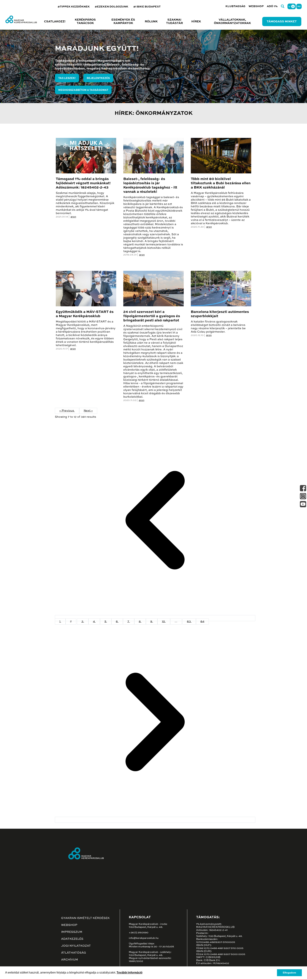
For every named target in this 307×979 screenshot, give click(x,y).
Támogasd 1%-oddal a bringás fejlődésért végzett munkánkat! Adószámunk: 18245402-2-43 (83, 183)
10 (164, 621)
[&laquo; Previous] (155, 618)
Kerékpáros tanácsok (85, 21)
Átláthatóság (73, 952)
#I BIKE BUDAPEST (147, 6)
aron (73, 217)
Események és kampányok (123, 21)
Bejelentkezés (98, 78)
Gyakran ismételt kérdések (85, 918)
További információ (129, 972)
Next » (88, 410)
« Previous (67, 410)
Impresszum (71, 932)
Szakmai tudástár (174, 21)
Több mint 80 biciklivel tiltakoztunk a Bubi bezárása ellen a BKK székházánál (221, 183)
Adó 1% (272, 6)
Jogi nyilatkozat (76, 946)
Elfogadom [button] (289, 972)
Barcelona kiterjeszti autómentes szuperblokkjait (220, 314)
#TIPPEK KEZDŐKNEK (74, 6)
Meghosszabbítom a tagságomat (83, 90)
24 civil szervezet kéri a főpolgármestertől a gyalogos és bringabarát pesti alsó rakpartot (151, 316)
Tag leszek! (67, 78)
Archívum (69, 959)
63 (189, 621)
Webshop (256, 6)
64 (202, 621)
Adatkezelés (72, 939)
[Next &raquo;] (155, 820)
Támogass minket (282, 21)
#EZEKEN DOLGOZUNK (111, 6)
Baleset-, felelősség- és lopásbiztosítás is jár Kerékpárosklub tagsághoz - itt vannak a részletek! (150, 185)
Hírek (196, 21)
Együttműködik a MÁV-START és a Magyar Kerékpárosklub (85, 314)
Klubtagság (235, 6)
